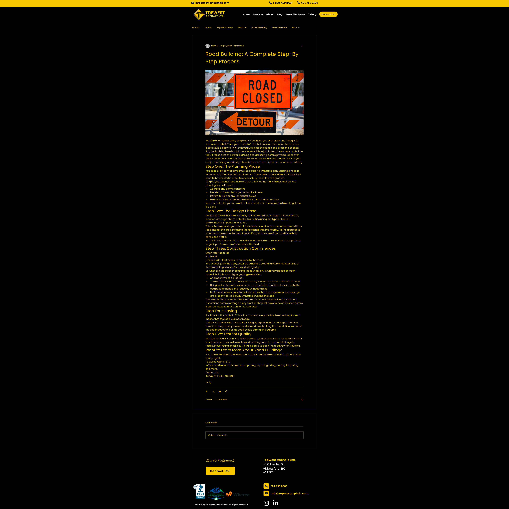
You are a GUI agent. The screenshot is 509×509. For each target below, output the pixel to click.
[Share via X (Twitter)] (213, 391)
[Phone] (270, 3)
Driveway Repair (279, 27)
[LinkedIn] (275, 503)
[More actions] (302, 45)
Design (209, 382)
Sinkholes (242, 27)
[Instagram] (266, 503)
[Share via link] (226, 391)
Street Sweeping (259, 27)
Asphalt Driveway (225, 27)
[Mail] (193, 2)
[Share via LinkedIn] (219, 391)
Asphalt (208, 27)
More (294, 27)
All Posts (196, 27)
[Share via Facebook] (206, 391)
